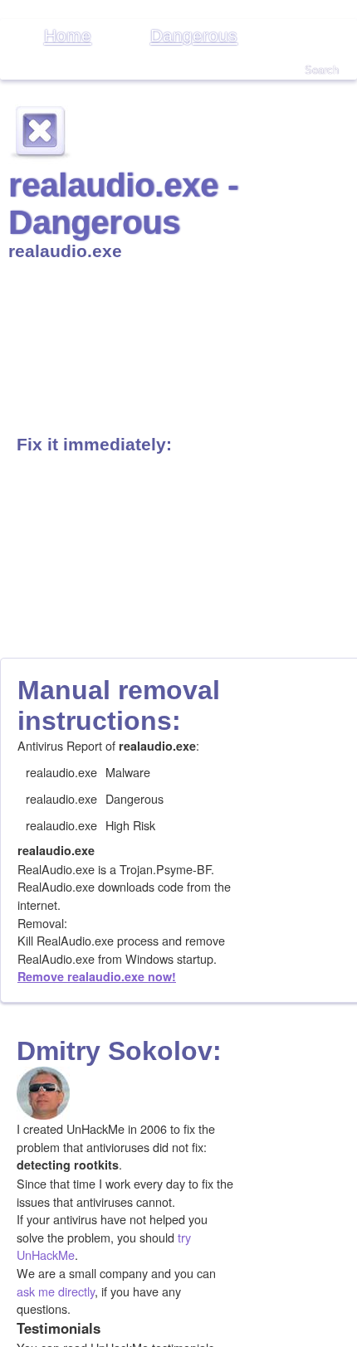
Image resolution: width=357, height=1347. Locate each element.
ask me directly (56, 1291)
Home (67, 35)
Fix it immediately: (94, 444)
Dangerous (193, 35)
